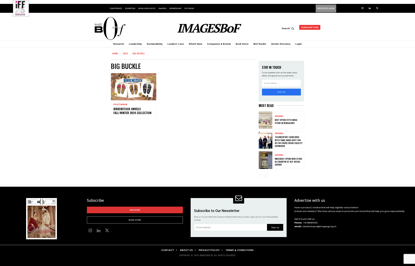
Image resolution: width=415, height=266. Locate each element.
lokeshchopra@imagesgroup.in (319, 226)
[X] (377, 8)
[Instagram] (362, 8)
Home (115, 53)
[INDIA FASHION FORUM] (21, 8)
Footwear (120, 104)
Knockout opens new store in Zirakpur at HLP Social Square (288, 161)
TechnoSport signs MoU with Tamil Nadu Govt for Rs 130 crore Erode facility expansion (288, 141)
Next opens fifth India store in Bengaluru (286, 121)
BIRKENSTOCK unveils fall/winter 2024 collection (132, 111)
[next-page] (266, 175)
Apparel (279, 116)
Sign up (281, 92)
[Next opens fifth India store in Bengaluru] (265, 120)
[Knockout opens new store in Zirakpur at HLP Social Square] (265, 160)
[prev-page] (261, 175)
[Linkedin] (370, 8)
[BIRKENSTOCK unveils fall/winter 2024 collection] (133, 86)
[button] (288, 28)
